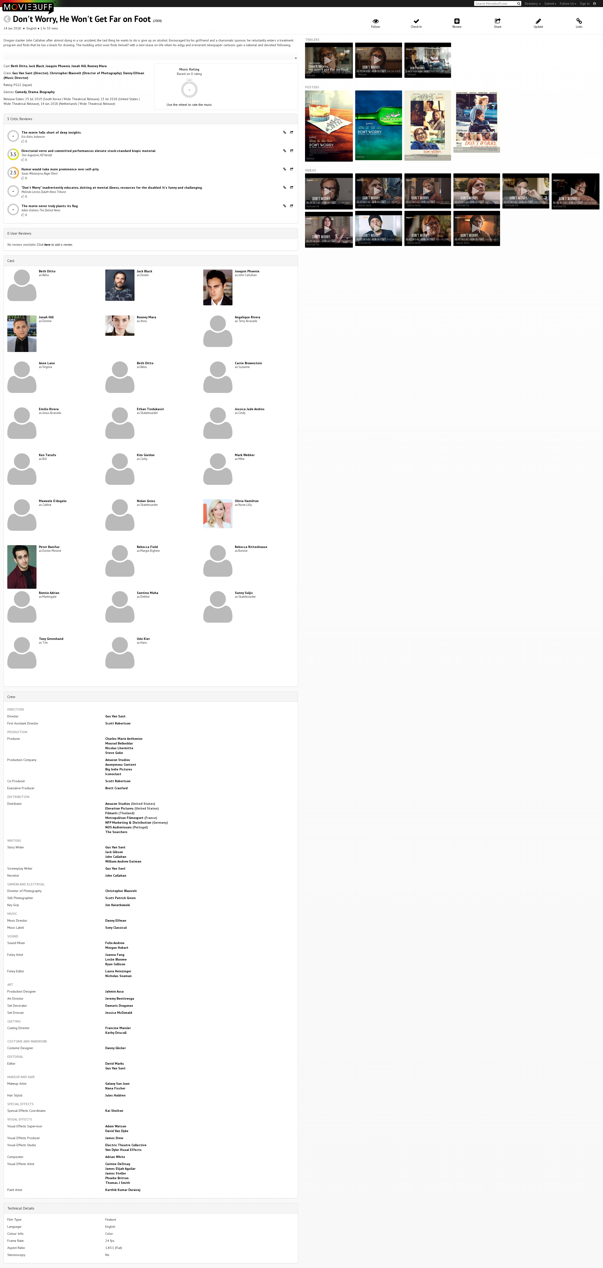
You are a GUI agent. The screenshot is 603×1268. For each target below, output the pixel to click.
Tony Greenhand (51, 639)
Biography (47, 92)
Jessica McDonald (118, 1012)
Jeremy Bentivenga (119, 998)
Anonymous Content (120, 764)
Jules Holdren (115, 1095)
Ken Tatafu (47, 455)
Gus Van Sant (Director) (30, 73)
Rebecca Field (147, 547)
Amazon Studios (117, 760)
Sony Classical (116, 927)
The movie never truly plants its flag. (49, 206)
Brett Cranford (116, 788)
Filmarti (111, 813)
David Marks (114, 1063)
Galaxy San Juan (117, 1083)
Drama (33, 92)
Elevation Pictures (119, 808)
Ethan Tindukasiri (150, 409)
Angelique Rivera (247, 317)
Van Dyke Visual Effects (123, 1150)
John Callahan (115, 857)
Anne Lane (47, 363)
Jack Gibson (114, 852)
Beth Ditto (19, 66)
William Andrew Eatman (123, 861)
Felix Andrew (114, 943)
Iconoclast (113, 774)
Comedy (21, 92)
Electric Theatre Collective (126, 1145)
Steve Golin (114, 753)
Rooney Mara (97, 66)
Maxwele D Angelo (52, 501)
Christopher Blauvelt (121, 891)
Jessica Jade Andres (250, 409)
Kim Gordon (146, 455)
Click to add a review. (55, 244)
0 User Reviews (19, 233)
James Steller (115, 1173)
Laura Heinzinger (118, 971)
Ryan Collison (115, 964)
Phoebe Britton (117, 1178)
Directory (531, 3)
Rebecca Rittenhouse (251, 547)
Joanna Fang (114, 955)
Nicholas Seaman (118, 976)
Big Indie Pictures (118, 769)
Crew (11, 696)
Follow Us (567, 3)
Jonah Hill (78, 66)
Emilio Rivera (49, 409)
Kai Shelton (114, 1110)
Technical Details (20, 1208)
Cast (11, 260)
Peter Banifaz (49, 547)
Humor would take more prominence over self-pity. (60, 169)
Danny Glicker (115, 1048)
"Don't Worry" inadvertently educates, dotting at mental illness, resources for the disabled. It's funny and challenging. (112, 187)
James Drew (114, 1138)
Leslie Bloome (116, 959)
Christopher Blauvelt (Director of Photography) (86, 73)
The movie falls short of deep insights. (51, 132)
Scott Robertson (117, 723)
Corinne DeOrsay (117, 1164)
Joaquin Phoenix (57, 66)
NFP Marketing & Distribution (128, 822)
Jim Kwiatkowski (117, 905)
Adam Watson (115, 1126)
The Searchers (116, 832)
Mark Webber (245, 455)
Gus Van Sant (115, 716)
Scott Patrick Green (120, 898)
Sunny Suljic (244, 593)
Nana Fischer (115, 1088)
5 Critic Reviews (19, 118)
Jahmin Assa (114, 991)
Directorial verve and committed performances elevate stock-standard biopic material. (88, 151)
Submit (549, 3)
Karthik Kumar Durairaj (122, 1190)
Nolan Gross (146, 501)
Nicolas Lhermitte (119, 748)
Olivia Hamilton (247, 501)
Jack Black (36, 66)
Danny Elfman (115, 920)
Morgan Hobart (116, 947)
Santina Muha (147, 593)
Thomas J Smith (117, 1183)
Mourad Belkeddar (119, 743)
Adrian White (115, 1157)
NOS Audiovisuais (118, 827)
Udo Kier (143, 639)
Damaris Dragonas (119, 1005)
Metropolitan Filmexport (124, 818)
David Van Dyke (116, 1131)
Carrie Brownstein (248, 363)
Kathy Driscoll (115, 1033)
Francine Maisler (118, 1028)
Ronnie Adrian (49, 593)
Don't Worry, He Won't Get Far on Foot (82, 18)
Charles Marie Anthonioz (124, 738)
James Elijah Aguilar (120, 1168)
